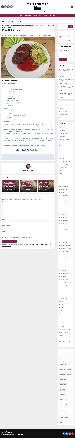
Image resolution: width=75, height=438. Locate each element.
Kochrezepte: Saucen (63, 276)
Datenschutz (28, 15)
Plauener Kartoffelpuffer (45, 156)
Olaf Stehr (29, 170)
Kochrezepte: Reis (63, 267)
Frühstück (61, 149)
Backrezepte (67, 354)
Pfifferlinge (62, 399)
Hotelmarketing (62, 167)
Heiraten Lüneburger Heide (65, 164)
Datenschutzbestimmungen (65, 55)
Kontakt (46, 15)
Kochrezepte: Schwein (41, 25)
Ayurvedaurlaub (62, 130)
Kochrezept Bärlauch (63, 189)
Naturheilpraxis (62, 310)
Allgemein (61, 127)
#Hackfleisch (9, 35)
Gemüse (61, 364)
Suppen (65, 412)
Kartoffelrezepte (63, 384)
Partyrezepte (50, 25)
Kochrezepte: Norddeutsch (65, 248)
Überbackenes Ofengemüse (65, 329)
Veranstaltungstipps (63, 332)
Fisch (66, 359)
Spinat (61, 412)
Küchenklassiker (7, 182)
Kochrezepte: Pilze (63, 257)
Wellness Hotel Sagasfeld (64, 341)
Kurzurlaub (61, 307)
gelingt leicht (67, 361)
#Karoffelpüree (23, 35)
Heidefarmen (62, 158)
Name (4, 219)
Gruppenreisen (62, 152)
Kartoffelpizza (62, 183)
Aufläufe (61, 354)
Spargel (66, 409)
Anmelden (61, 108)
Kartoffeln (69, 374)
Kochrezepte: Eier (63, 211)
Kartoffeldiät (62, 177)
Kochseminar (62, 301)
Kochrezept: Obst (63, 192)
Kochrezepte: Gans (63, 223)
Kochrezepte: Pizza (63, 260)
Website (4, 231)
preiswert (62, 402)
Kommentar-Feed (63, 114)
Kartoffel (5, 25)
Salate (61, 407)
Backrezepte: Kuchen (63, 136)
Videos (60, 335)
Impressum (52, 15)
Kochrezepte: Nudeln (44, 180)
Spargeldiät (61, 326)
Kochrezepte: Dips (63, 208)
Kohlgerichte (62, 394)
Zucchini (61, 422)
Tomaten (61, 414)
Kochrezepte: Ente (63, 214)
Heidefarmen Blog (8, 432)
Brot (60, 356)
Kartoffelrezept (63, 379)
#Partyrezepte (48, 35)
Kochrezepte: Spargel (63, 288)
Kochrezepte (62, 389)
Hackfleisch (62, 366)
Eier (69, 356)
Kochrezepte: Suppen (63, 292)
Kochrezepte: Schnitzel (64, 279)
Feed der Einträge (63, 111)
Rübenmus (23, 187)
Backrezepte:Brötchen (64, 139)
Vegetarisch (67, 414)
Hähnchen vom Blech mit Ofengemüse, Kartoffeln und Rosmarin (66, 75)
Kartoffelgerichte (12, 25)
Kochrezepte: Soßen (63, 285)
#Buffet (5, 35)
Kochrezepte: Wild (63, 298)
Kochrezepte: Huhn (63, 236)
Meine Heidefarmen (37, 15)
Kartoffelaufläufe (63, 371)
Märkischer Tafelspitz (10, 156)
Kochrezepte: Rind (31, 25)
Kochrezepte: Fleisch (26, 183)
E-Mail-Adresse (6, 225)
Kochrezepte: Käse (63, 239)
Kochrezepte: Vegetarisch (9, 180)
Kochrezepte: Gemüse (26, 185)
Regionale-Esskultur (64, 404)
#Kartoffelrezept (29, 35)
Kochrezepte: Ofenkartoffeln (65, 254)
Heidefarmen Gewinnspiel (65, 161)
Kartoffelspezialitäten (64, 186)
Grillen (66, 364)
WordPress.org (62, 117)
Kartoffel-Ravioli (11, 30)
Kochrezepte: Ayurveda (64, 198)
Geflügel (61, 361)
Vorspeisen (13, 184)
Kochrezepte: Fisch (63, 217)
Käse (68, 394)
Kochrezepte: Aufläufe (64, 195)
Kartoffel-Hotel (62, 173)
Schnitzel (61, 409)
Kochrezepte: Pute (63, 264)
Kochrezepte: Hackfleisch (64, 232)
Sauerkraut (61, 323)
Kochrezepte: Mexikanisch (65, 245)
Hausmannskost (62, 155)
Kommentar (5, 201)
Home (21, 15)
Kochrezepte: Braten (63, 201)
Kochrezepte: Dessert (64, 204)
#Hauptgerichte (16, 35)
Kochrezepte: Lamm (21, 25)
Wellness (61, 419)
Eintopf (60, 145)
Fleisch (70, 359)
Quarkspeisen (62, 320)
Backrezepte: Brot (63, 133)
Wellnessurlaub (62, 344)
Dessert (65, 356)
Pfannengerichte (6, 27)
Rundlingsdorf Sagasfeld (64, 40)
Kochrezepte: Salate (63, 273)
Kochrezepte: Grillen (63, 229)
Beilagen (61, 142)
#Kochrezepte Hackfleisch (39, 35)
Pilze (67, 399)
